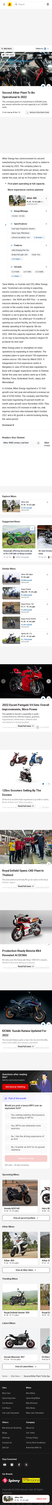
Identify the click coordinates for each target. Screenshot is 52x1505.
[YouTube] (4, 1464)
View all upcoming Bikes (24, 1218)
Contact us (7, 1443)
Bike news (30, 1408)
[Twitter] (26, 1464)
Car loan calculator (10, 1413)
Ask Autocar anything (11, 1428)
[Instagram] (11, 1464)
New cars (6, 1393)
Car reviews (7, 1403)
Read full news (24, 726)
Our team (30, 1433)
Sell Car (5, 1447)
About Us (30, 1428)
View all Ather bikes (24, 1270)
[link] (20, 1193)
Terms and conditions (35, 1443)
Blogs (4, 1433)
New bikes (30, 1393)
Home (4, 1376)
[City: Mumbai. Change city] (48, 4)
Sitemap (6, 1438)
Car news (6, 1408)
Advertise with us (33, 1447)
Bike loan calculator (35, 1413)
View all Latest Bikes (24, 1366)
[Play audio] (43, 86)
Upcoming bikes (33, 1398)
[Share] (48, 86)
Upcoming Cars (9, 1398)
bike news (15, 1376)
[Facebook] (19, 1464)
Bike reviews (32, 1403)
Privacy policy (32, 1438)
